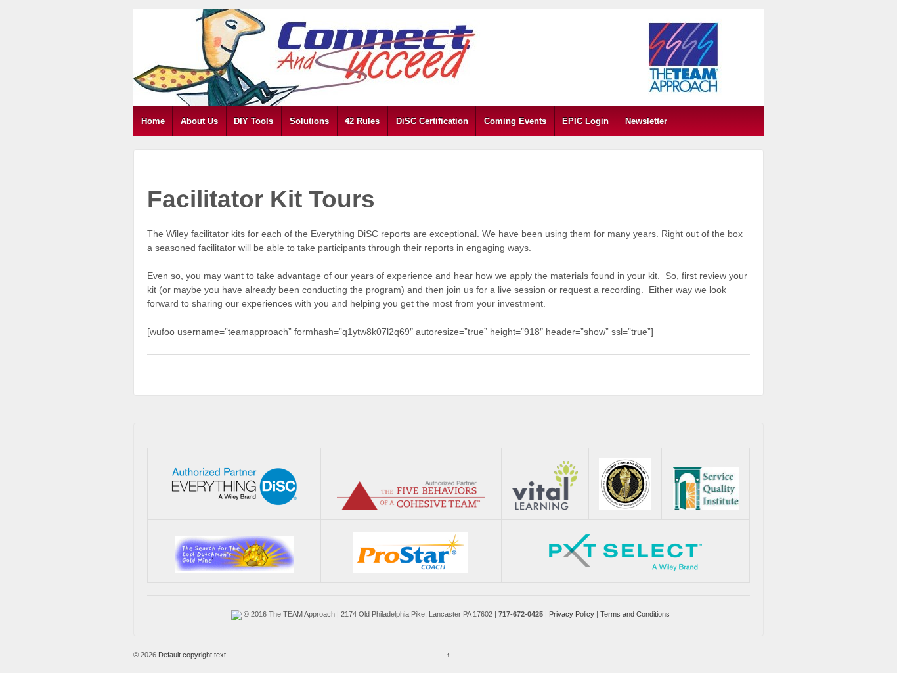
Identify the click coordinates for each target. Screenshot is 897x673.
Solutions (309, 121)
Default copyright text (191, 655)
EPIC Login (585, 121)
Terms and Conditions (635, 614)
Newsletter (646, 121)
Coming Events (515, 121)
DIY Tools (253, 121)
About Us (199, 121)
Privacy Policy (571, 614)
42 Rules (362, 121)
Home (153, 121)
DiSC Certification (432, 121)
